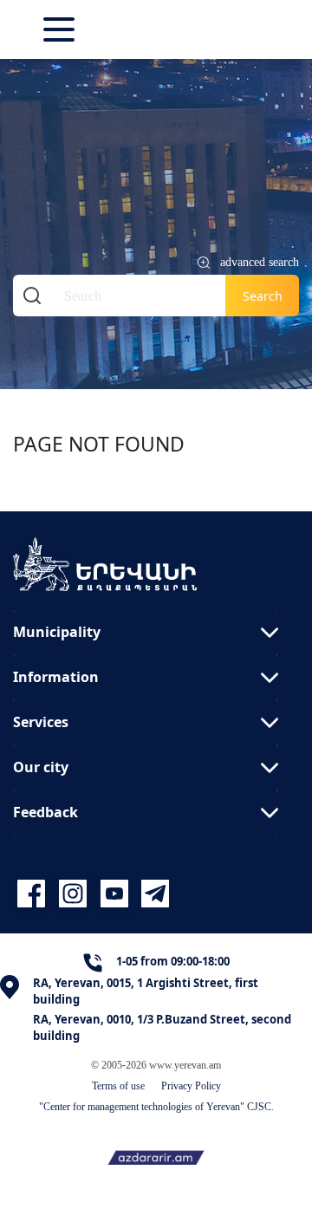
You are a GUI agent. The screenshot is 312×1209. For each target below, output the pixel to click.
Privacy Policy (191, 1085)
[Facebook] (34, 894)
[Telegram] (153, 894)
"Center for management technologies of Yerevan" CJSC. (156, 1106)
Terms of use (118, 1085)
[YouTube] (117, 894)
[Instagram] (75, 894)
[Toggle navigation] (60, 29)
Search (263, 296)
